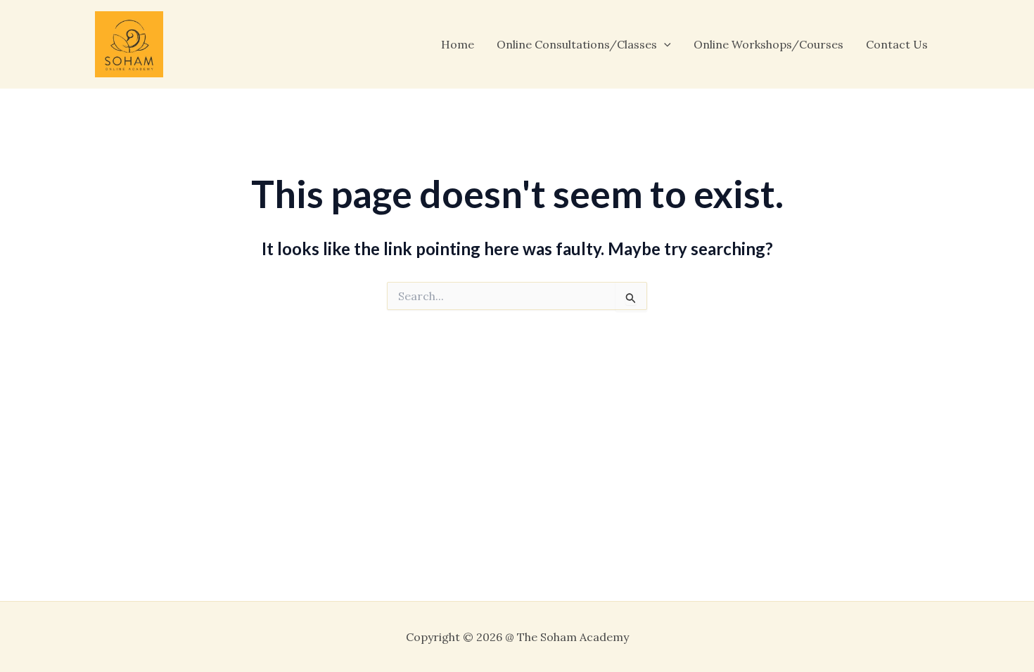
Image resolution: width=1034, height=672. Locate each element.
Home (457, 44)
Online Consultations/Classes (577, 44)
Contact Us (897, 44)
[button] (664, 44)
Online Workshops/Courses (768, 44)
